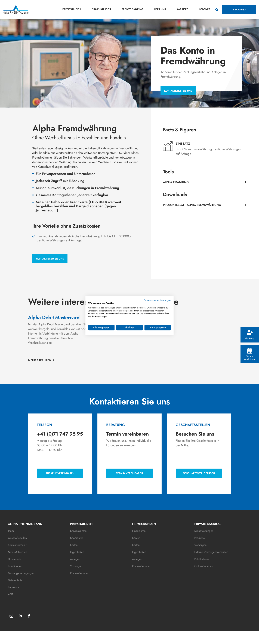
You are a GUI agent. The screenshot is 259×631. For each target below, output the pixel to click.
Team (11, 531)
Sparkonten (76, 538)
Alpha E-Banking (176, 182)
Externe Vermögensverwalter (211, 552)
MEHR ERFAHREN (39, 360)
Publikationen (202, 559)
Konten (136, 538)
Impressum (14, 587)
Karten (74, 545)
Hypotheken (77, 552)
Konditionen (15, 566)
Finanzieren (139, 531)
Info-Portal (250, 338)
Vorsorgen (76, 566)
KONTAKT (204, 9)
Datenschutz (15, 580)
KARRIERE (182, 9)
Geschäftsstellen (17, 538)
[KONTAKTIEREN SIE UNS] (49, 254)
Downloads (14, 559)
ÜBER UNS (160, 9)
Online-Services (79, 573)
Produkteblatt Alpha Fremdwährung (192, 205)
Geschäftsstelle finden (199, 473)
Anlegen (75, 559)
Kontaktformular (17, 545)
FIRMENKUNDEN (101, 9)
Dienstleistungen (203, 531)
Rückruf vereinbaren (60, 473)
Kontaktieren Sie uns (178, 91)
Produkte (199, 538)
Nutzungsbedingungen (21, 573)
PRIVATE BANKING (132, 9)
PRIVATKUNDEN (71, 9)
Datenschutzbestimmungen (157, 300)
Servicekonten (78, 531)
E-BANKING (239, 9)
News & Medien (17, 552)
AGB (11, 594)
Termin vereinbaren (250, 357)
